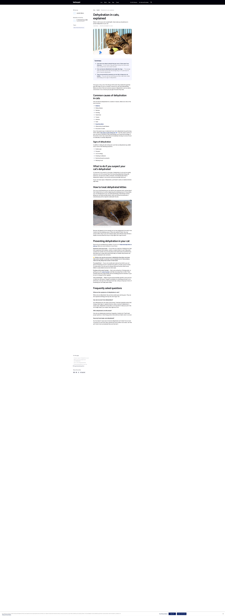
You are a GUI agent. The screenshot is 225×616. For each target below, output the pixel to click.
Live (101, 2)
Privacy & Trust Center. (6, 614)
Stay (113, 2)
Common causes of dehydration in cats (81, 357)
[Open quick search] (151, 2)
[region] (112, 614)
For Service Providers (144, 2)
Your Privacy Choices (163, 613)
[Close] (223, 613)
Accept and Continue (182, 613)
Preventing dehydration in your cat (80, 364)
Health (98, 10)
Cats (94, 10)
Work (105, 2)
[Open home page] (76, 2)
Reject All (172, 613)
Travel (117, 2)
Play (109, 2)
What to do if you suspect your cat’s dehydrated (80, 360)
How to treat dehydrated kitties (80, 362)
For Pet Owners (133, 2)
